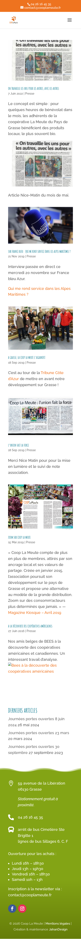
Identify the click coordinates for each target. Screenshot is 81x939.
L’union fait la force (18, 445)
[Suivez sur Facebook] (12, 908)
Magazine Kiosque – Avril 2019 (34, 612)
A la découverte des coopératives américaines (30, 626)
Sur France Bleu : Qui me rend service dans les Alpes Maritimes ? (39, 251)
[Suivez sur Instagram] (22, 908)
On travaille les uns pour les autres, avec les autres (33, 88)
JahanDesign (58, 929)
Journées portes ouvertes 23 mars (38, 733)
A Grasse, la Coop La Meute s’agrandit (26, 358)
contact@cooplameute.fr (30, 895)
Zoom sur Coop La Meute (19, 537)
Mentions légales (57, 923)
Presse (29, 93)
